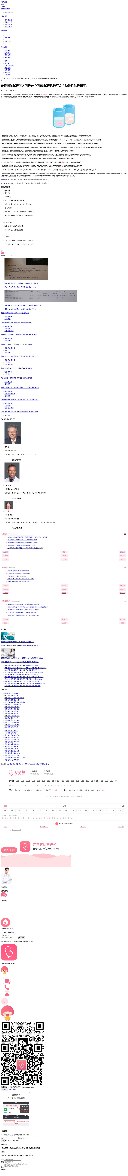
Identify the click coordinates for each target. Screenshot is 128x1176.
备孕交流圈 (8, 20)
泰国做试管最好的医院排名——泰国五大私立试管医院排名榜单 (22, 658)
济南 (38, 781)
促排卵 (63, 162)
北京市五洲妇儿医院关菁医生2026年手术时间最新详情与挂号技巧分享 (25, 548)
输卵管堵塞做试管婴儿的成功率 (14, 758)
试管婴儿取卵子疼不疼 (11, 742)
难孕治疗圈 (8, 22)
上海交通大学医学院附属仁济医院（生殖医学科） (38, 790)
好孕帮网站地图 (48, 774)
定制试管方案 (16, 460)
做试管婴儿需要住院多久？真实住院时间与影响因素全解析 (22, 542)
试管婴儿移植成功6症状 (12, 753)
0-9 (95, 785)
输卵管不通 (8, 326)
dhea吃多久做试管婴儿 (11, 693)
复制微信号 (4, 1089)
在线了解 (4, 928)
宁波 (97, 781)
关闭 (2, 1152)
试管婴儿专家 (8, 12)
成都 (53, 781)
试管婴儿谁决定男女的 (11, 751)
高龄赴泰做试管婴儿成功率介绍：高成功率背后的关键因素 (23, 677)
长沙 (63, 781)
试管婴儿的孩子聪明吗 (11, 725)
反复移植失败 (8, 331)
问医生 (3, 6)
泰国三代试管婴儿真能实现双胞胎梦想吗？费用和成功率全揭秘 (23, 615)
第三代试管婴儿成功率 (11, 735)
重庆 (72, 781)
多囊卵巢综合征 (9, 348)
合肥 (106, 781)
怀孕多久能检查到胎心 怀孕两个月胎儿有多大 (18, 581)
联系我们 (7, 57)
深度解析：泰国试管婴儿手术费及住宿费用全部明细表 (22, 686)
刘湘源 (81, 790)
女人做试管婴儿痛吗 (11, 746)
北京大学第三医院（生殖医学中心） (18, 790)
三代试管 (7, 319)
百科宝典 (4, 30)
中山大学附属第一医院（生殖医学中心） (49, 790)
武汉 (58, 781)
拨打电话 (10, 928)
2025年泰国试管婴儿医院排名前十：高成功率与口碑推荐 (21, 612)
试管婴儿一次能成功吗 (11, 760)
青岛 (102, 781)
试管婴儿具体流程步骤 (11, 707)
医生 (123, 806)
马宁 (75, 790)
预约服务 (4, 1169)
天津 (22, 781)
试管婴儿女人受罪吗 (11, 731)
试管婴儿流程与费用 (11, 749)
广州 (43, 781)
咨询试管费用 (16, 498)
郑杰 (98, 790)
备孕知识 (10, 78)
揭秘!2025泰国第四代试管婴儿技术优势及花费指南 (21, 674)
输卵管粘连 (8, 316)
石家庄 (28, 781)
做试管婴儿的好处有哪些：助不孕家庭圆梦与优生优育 (21, 545)
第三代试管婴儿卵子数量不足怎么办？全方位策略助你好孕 (22, 540)
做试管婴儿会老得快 (11, 718)
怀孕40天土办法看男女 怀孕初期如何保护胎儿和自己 (20, 579)
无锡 (82, 781)
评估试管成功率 (17, 528)
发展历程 (7, 50)
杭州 (67, 781)
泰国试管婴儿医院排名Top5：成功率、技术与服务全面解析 (24, 672)
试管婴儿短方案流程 (11, 711)
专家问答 (121, 827)
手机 (2, 1162)
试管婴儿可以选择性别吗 (12, 704)
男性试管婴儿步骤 (10, 733)
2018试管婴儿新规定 (11, 727)
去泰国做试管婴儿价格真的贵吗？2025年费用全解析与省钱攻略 (23, 604)
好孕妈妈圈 (8, 27)
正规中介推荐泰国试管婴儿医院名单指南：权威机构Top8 (23, 679)
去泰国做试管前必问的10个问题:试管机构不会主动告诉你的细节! (27, 764)
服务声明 (7, 55)
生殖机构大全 (5, 9)
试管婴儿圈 (8, 24)
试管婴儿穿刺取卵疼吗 (11, 744)
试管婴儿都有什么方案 (11, 700)
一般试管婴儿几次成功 (11, 737)
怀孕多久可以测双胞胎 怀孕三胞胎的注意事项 (18, 573)
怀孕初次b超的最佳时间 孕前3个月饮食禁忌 (18, 570)
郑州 (87, 781)
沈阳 (111, 781)
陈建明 (93, 790)
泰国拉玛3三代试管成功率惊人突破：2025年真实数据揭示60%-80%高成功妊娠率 (27, 607)
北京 (17, 781)
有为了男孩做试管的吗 (11, 740)
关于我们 (4, 47)
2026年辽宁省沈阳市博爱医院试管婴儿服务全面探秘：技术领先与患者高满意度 (27, 537)
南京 (77, 781)
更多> (116, 781)
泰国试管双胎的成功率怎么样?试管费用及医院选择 (17, 642)
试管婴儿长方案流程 (11, 713)
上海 (33, 781)
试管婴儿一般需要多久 (11, 716)
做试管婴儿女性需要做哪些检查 (14, 702)
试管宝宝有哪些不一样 (11, 722)
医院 (64, 806)
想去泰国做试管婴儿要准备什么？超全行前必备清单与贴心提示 (23, 609)
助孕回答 (7, 37)
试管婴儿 (7, 68)
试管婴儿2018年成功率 (11, 755)
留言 (2, 1167)
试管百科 (83, 827)
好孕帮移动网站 (34, 774)
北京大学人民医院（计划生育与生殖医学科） (28, 790)
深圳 (48, 781)
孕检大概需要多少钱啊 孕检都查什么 (16, 576)
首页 (2, 4)
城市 (5, 806)
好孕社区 (4, 16)
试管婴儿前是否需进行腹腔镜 (14, 698)
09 (71, 818)
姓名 (2, 1159)
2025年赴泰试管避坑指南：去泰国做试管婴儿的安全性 (22, 670)
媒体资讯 (7, 53)
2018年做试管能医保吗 (11, 720)
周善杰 (87, 790)
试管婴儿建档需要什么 (11, 709)
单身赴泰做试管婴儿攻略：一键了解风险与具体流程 (21, 681)
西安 (92, 781)
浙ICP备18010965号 (77, 796)
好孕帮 (3, 78)
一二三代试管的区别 (11, 695)
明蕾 (70, 790)
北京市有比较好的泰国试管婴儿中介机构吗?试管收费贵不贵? (24, 683)
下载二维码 (12, 1089)
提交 (2, 1140)
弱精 (5, 350)
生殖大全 (7, 41)
